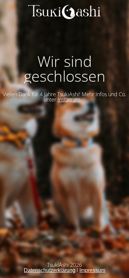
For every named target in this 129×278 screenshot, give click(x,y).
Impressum (92, 270)
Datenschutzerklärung (49, 270)
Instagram (69, 99)
